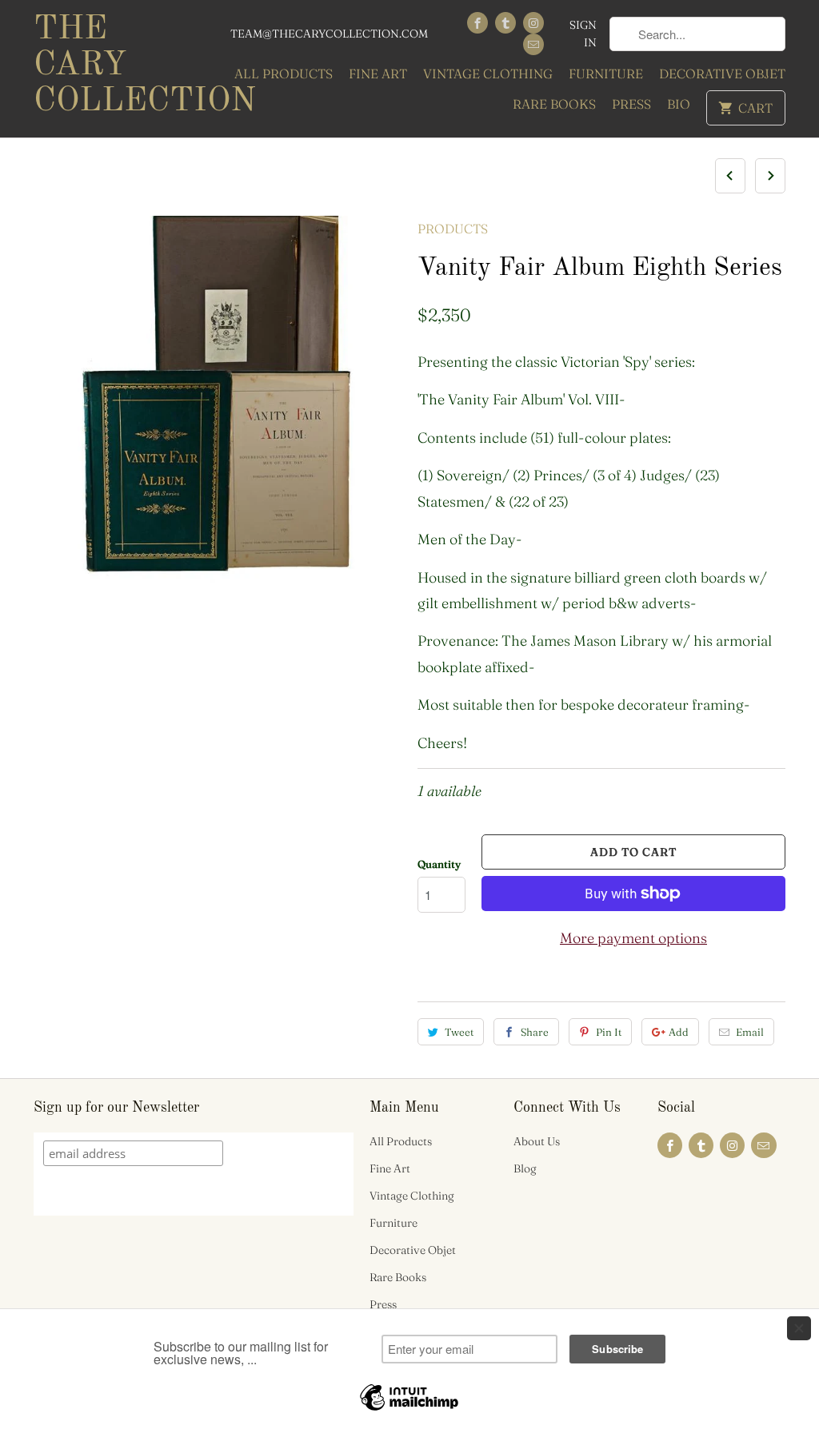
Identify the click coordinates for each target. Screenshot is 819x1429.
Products (452, 229)
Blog (525, 1168)
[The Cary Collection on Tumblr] (505, 23)
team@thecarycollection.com (329, 33)
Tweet (459, 1031)
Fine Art (378, 74)
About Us (536, 1141)
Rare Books (554, 104)
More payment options (633, 938)
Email (750, 1031)
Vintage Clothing (488, 74)
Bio (678, 104)
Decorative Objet (722, 74)
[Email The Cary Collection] (533, 44)
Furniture (606, 74)
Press (631, 104)
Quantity (439, 864)
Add (679, 1031)
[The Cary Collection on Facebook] (477, 23)
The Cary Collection (122, 65)
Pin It (608, 1031)
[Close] (799, 1328)
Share (535, 1031)
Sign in (583, 34)
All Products (283, 74)
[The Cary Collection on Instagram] (533, 23)
